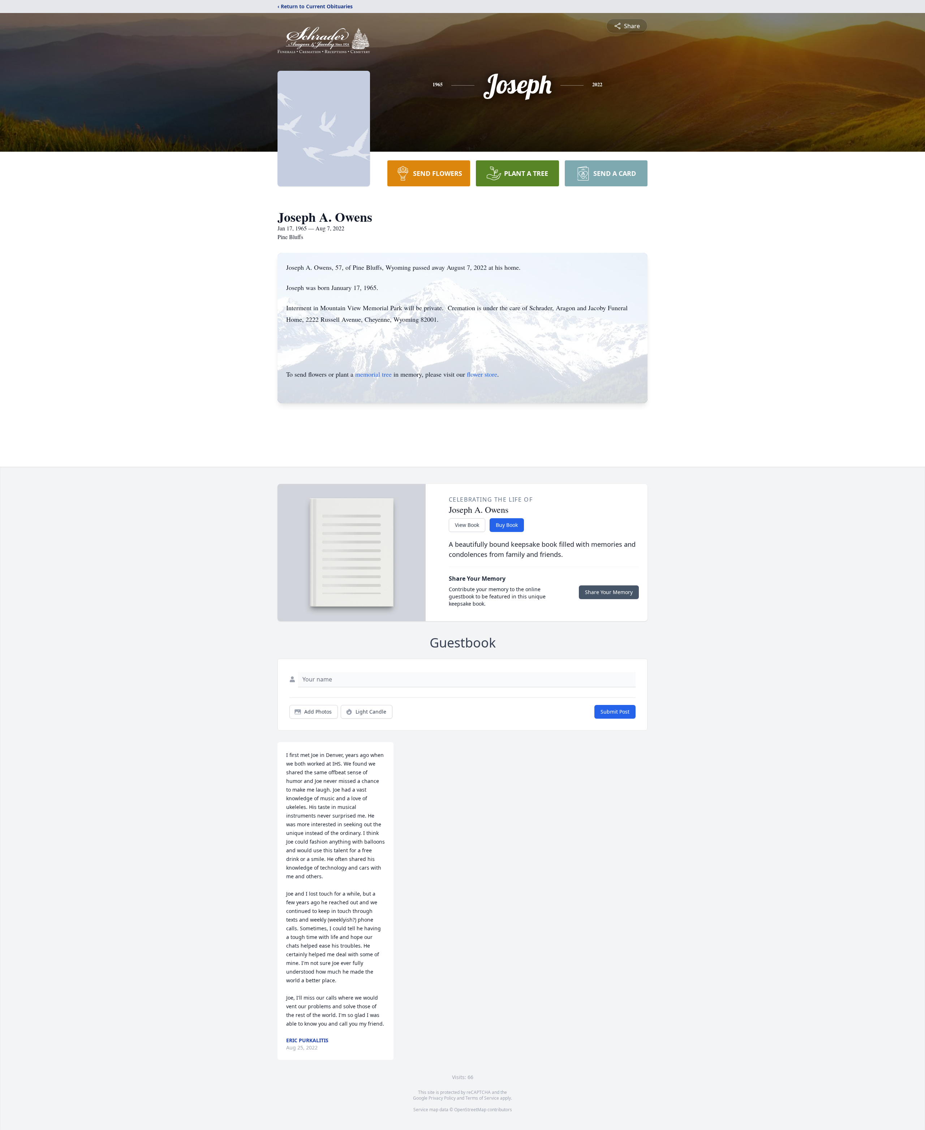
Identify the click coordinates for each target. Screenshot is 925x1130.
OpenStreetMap (470, 1110)
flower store (482, 374)
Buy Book (507, 524)
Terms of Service (482, 1098)
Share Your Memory (609, 592)
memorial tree (373, 374)
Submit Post (615, 711)
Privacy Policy (442, 1098)
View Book (467, 524)
